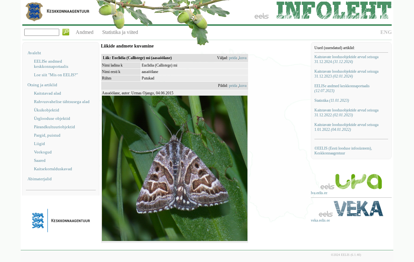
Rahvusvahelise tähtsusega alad (62, 101)
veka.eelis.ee (320, 220)
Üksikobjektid (46, 110)
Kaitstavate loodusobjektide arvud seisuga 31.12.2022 (346, 112)
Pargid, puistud (47, 135)
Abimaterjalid (39, 178)
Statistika (331, 100)
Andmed (84, 32)
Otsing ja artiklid (42, 84)
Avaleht (34, 52)
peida (233, 58)
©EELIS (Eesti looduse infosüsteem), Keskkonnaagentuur (343, 150)
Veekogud (43, 152)
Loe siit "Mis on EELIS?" (56, 74)
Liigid (39, 143)
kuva (242, 58)
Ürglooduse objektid (52, 118)
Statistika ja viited (120, 32)
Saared (40, 160)
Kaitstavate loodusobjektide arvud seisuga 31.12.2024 (346, 59)
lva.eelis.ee (319, 193)
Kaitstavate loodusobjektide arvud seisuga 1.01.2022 (346, 127)
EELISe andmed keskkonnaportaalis (51, 64)
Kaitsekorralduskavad (53, 168)
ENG (386, 32)
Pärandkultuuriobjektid (54, 126)
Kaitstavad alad (47, 93)
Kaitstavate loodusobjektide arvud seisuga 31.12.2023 (346, 74)
